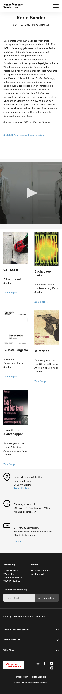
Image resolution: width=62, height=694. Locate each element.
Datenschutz (39, 676)
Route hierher (21, 488)
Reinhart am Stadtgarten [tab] (16, 629)
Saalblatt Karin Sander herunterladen (23, 135)
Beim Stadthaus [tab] (11, 639)
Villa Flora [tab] (8, 650)
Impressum (22, 676)
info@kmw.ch (37, 573)
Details (17, 541)
